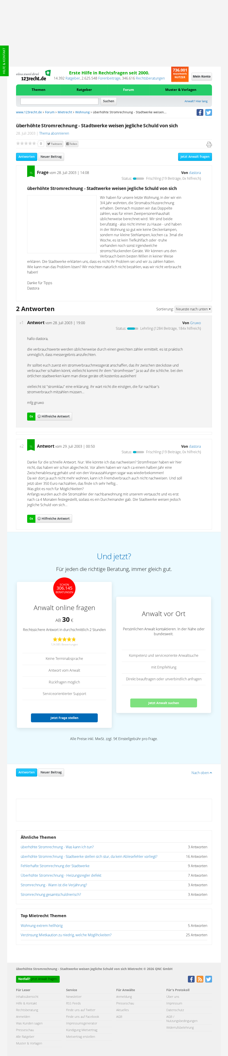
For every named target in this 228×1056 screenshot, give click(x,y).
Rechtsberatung (27, 1010)
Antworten (26, 156)
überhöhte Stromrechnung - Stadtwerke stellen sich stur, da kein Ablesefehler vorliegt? (89, 856)
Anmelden (23, 1016)
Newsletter (73, 996)
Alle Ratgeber (25, 1036)
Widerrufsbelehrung (180, 1027)
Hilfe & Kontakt (4, 61)
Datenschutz (175, 1010)
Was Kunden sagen (29, 1023)
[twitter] (208, 112)
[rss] (200, 979)
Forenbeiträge (109, 78)
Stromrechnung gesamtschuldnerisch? (51, 894)
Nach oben (200, 773)
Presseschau (25, 1030)
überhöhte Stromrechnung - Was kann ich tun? (57, 847)
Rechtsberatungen (150, 78)
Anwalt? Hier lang (196, 101)
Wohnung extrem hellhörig (42, 926)
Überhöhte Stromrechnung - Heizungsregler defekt (61, 875)
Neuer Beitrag (51, 156)
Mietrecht (65, 112)
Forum (128, 90)
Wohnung (82, 112)
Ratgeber (72, 78)
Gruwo (195, 323)
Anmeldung (124, 996)
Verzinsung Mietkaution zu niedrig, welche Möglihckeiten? (66, 935)
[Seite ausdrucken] (209, 144)
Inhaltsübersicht (27, 996)
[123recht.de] (33, 75)
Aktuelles (122, 1010)
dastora (195, 173)
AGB (119, 1016)
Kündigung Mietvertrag (81, 1030)
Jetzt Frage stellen (64, 718)
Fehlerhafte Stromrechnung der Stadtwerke (55, 866)
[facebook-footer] (191, 979)
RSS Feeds (73, 1003)
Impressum (174, 1003)
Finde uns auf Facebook (82, 1016)
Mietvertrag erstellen (80, 1036)
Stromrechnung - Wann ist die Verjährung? (54, 885)
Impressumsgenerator (81, 1023)
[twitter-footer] (208, 979)
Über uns (172, 996)
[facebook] (200, 112)
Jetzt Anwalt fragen (195, 156)
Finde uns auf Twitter (80, 1010)
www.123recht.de (29, 112)
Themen (38, 90)
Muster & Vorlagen (180, 90)
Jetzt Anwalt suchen (163, 703)
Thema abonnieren (54, 133)
